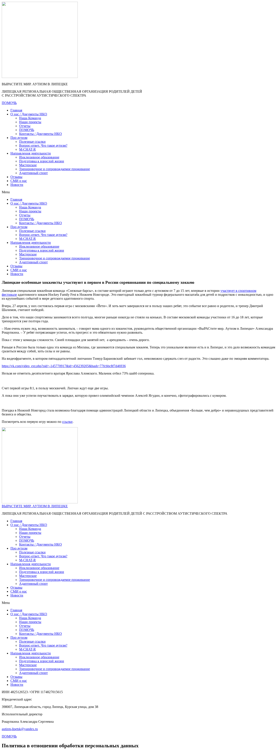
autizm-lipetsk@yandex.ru (20, 729)
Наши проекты (30, 122)
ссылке (67, 422)
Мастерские (28, 165)
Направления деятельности (30, 153)
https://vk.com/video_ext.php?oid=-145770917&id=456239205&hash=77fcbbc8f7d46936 (64, 366)
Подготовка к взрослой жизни (41, 161)
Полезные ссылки (32, 141)
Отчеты (24, 126)
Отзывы (16, 177)
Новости (16, 185)
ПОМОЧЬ (26, 130)
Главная (16, 110)
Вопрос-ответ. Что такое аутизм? (43, 145)
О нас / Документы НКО (28, 114)
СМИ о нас (18, 181)
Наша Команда (30, 118)
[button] (139, 192)
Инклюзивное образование (39, 157)
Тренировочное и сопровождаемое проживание (54, 169)
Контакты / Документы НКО (40, 134)
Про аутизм (18, 138)
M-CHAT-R (27, 149)
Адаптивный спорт (33, 173)
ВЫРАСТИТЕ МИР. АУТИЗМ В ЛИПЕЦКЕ (35, 506)
